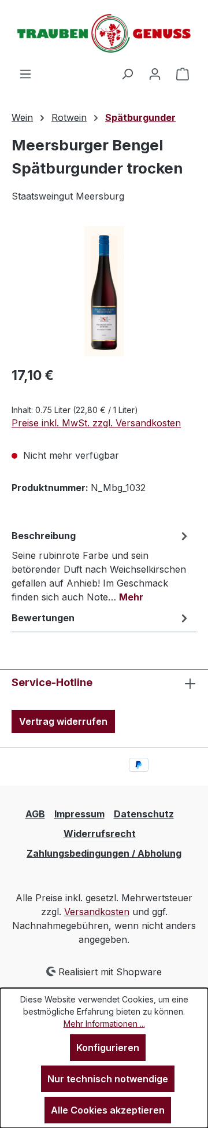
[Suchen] (127, 73)
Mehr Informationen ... (104, 1024)
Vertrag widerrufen (63, 721)
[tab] (101, 566)
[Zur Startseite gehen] (104, 33)
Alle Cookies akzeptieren (108, 1110)
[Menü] (25, 73)
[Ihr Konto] (155, 73)
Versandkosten (96, 911)
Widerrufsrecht (100, 833)
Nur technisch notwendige (107, 1079)
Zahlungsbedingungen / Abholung (104, 853)
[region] (104, 291)
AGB (35, 814)
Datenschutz (144, 814)
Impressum (79, 814)
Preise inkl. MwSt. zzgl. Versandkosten (96, 423)
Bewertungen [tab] (43, 618)
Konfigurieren (107, 1047)
